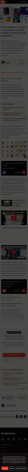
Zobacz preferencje (21, 468)
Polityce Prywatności (14, 463)
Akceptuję (4, 468)
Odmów (12, 468)
